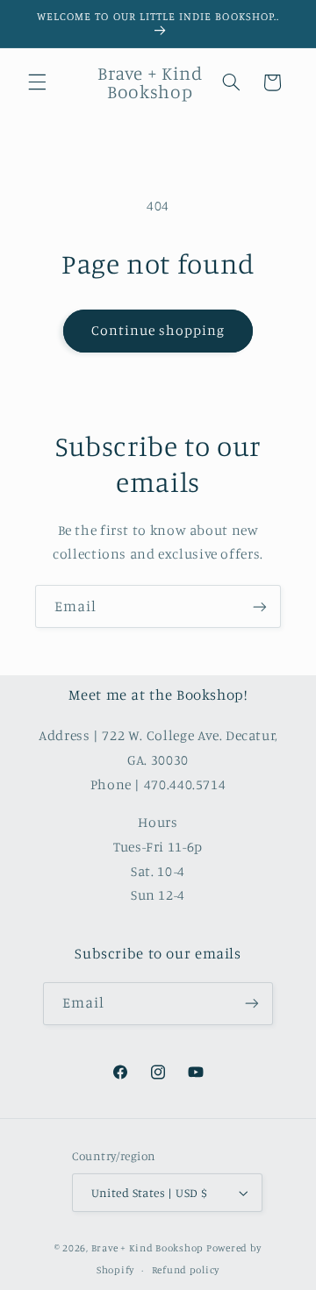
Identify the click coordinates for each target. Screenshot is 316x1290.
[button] (37, 82)
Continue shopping (158, 330)
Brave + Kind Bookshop (147, 1248)
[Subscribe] (260, 606)
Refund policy (186, 1270)
